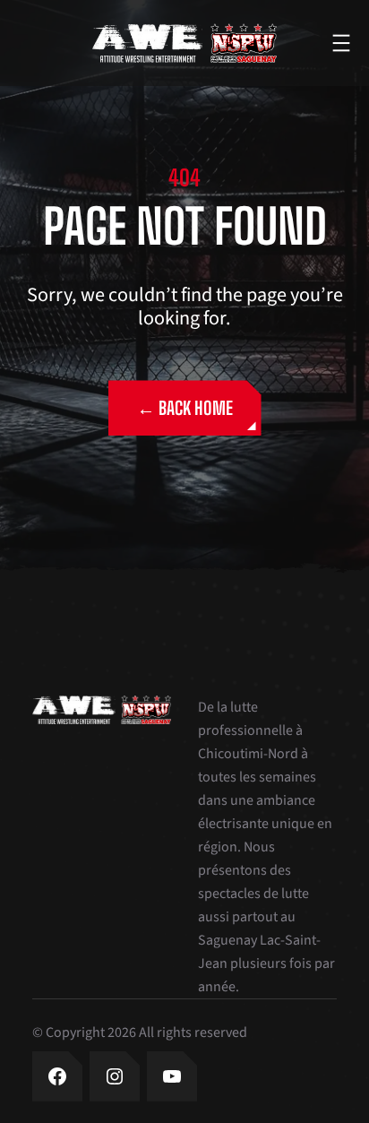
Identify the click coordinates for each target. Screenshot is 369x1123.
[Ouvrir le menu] (341, 43)
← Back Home (185, 408)
